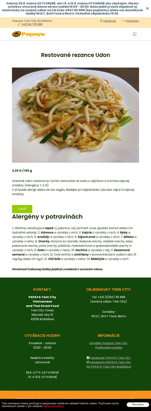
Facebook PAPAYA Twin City (110, 358)
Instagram (132, 21)
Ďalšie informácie (54, 406)
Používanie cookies (108, 347)
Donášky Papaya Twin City (108, 343)
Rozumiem (138, 404)
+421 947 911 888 (32, 24)
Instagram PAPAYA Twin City (110, 362)
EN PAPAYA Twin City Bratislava (108, 367)
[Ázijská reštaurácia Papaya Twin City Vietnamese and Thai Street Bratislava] (28, 34)
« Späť (22, 209)
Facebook (109, 21)
